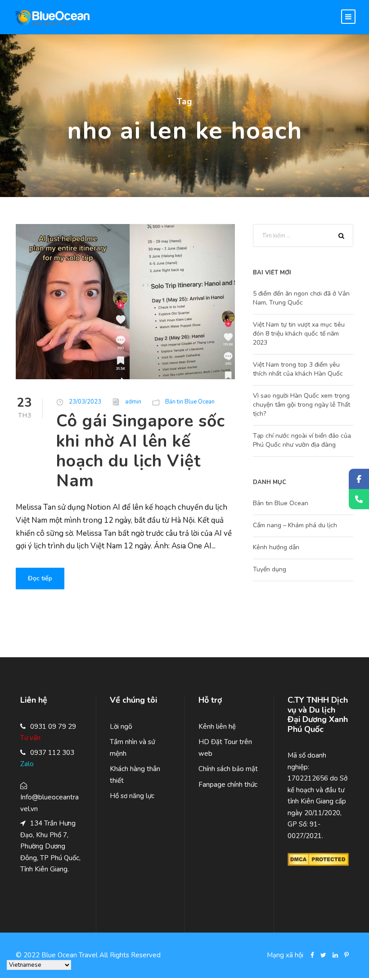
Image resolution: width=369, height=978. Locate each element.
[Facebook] (359, 479)
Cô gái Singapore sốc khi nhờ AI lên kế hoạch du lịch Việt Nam (140, 451)
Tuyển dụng (269, 569)
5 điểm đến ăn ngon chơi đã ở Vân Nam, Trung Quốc (301, 298)
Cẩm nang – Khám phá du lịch (295, 525)
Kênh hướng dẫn (276, 547)
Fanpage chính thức (227, 784)
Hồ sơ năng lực (132, 795)
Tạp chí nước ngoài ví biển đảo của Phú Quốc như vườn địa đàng (302, 440)
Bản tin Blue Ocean (190, 402)
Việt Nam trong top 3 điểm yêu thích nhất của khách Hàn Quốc (298, 369)
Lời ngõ (121, 726)
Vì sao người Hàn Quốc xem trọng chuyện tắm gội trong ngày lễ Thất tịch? (301, 404)
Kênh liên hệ (217, 726)
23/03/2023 (85, 402)
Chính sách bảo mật (228, 768)
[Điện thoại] (359, 499)
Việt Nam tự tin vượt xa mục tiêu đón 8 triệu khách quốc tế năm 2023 (299, 333)
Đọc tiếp (40, 578)
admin (133, 402)
